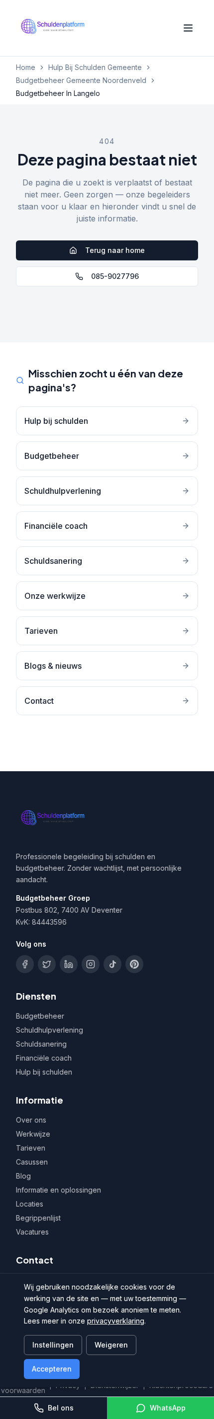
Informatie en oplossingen (58, 1190)
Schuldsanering (41, 1044)
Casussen (32, 1162)
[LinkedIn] (69, 964)
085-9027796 (115, 276)
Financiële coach (44, 1058)
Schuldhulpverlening (49, 1030)
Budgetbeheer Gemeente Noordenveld (81, 80)
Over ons (31, 1120)
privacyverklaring (115, 1321)
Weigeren (111, 1345)
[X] (47, 964)
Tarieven (30, 1148)
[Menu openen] (188, 28)
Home (25, 67)
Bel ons (61, 1408)
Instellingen (53, 1345)
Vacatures (32, 1232)
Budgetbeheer (40, 1016)
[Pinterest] (134, 964)
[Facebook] (25, 964)
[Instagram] (91, 964)
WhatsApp (168, 1408)
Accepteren (52, 1369)
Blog (23, 1176)
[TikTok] (112, 964)
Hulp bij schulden (44, 1072)
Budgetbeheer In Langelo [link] (58, 93)
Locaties (29, 1204)
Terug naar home (115, 250)
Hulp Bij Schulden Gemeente (95, 67)
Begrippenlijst (38, 1218)
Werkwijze (33, 1134)
